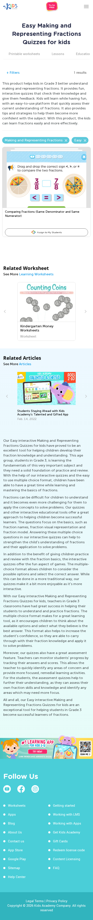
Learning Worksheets (36, 274)
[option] (46, 311)
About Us (15, 832)
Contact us (16, 841)
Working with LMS (66, 814)
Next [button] (85, 311)
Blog (11, 823)
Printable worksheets (24, 54)
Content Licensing (66, 859)
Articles (25, 364)
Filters (12, 72)
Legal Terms (35, 901)
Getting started (64, 805)
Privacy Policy (56, 901)
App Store (15, 850)
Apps (12, 814)
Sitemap (14, 868)
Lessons (58, 54)
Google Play (17, 859)
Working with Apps (67, 823)
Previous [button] (5, 311)
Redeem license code (69, 850)
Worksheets (17, 805)
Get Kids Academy (66, 832)
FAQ (56, 868)
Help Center (17, 877)
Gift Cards (60, 841)
